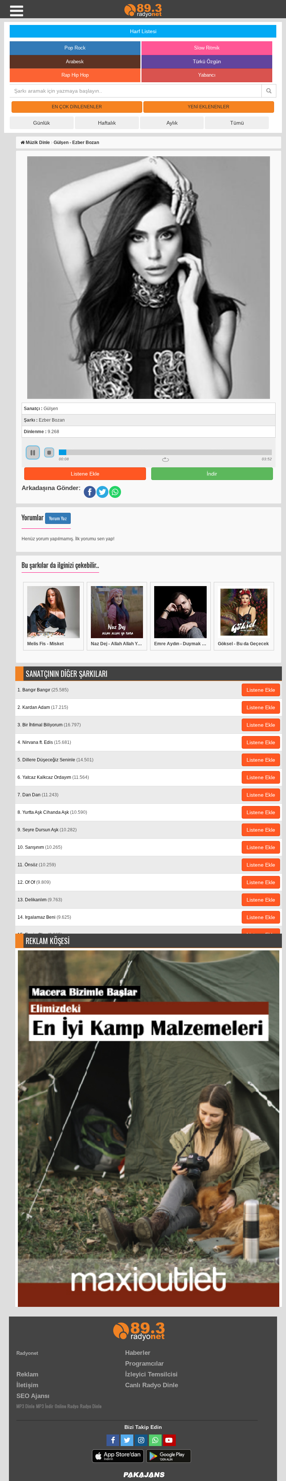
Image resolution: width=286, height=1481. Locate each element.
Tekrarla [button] (165, 459)
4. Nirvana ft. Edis (44, 742)
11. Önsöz (37, 864)
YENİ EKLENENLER (208, 106)
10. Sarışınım (40, 847)
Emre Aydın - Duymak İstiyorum (180, 643)
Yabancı (207, 75)
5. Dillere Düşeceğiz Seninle (55, 759)
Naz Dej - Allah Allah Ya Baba (117, 643)
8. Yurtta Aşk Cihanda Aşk (52, 812)
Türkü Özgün (207, 61)
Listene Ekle (85, 474)
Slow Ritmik (207, 48)
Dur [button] (49, 452)
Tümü (237, 123)
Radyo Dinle (91, 1406)
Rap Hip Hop (75, 75)
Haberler (137, 1352)
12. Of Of (34, 882)
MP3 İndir (44, 1406)
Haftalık (107, 123)
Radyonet (27, 1353)
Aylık (172, 123)
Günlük (41, 123)
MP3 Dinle (25, 1406)
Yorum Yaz (58, 518)
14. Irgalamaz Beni (44, 917)
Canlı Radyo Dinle (151, 1385)
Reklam (27, 1374)
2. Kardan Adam (43, 707)
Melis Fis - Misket (45, 643)
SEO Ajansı (33, 1396)
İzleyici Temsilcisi (151, 1374)
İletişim (27, 1385)
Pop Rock (75, 48)
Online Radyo (67, 1406)
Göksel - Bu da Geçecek (243, 643)
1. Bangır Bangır (43, 689)
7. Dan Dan (38, 794)
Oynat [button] (32, 452)
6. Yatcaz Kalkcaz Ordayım (53, 777)
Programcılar (144, 1363)
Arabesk (75, 61)
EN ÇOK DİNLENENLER (77, 106)
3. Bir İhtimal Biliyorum (49, 724)
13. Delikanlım (40, 899)
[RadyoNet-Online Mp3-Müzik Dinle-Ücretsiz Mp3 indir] (143, 10)
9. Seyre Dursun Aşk (47, 829)
